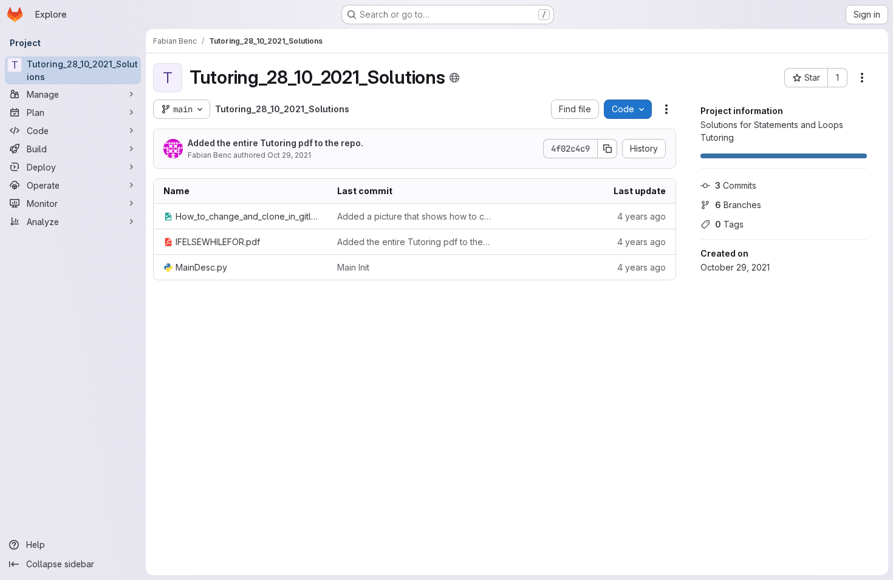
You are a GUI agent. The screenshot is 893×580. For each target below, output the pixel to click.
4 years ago (641, 216)
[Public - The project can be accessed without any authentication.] (454, 78)
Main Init (353, 267)
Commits (735, 185)
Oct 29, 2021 (289, 155)
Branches (738, 205)
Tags (729, 224)
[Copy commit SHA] (607, 148)
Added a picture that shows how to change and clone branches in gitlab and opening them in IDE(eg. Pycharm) (414, 216)
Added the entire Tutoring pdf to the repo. (275, 143)
